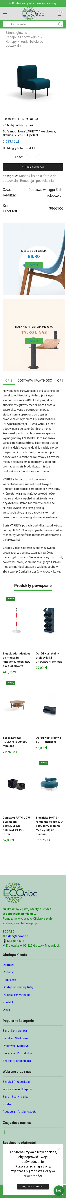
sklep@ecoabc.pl (17, 936)
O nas (6, 1010)
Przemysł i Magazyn (16, 1046)
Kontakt (8, 1002)
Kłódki (7, 1104)
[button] (4, 3)
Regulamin (9, 980)
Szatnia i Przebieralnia (17, 1061)
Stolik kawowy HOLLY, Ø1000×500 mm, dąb (15, 742)
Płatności (9, 972)
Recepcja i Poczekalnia (17, 1053)
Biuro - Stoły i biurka (15, 1096)
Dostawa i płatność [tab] (35, 380)
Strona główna (16, 33)
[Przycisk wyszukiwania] (60, 24)
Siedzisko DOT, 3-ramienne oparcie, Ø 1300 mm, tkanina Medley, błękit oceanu (49, 826)
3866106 (56, 208)
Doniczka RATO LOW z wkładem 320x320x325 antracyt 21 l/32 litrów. (16, 826)
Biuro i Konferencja (15, 1030)
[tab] (9, 380)
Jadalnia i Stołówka (15, 1038)
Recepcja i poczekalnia (22, 37)
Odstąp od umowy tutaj (18, 987)
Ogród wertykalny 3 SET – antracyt (48, 739)
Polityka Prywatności (16, 995)
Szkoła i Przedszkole (16, 1081)
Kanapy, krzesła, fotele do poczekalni (24, 43)
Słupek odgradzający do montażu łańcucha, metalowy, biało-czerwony (16, 660)
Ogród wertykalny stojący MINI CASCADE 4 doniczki (49, 657)
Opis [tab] (8, 380)
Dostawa (8, 965)
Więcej (34, 265)
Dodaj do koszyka (34, 167)
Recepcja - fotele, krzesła (19, 1111)
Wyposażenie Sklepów (17, 1089)
